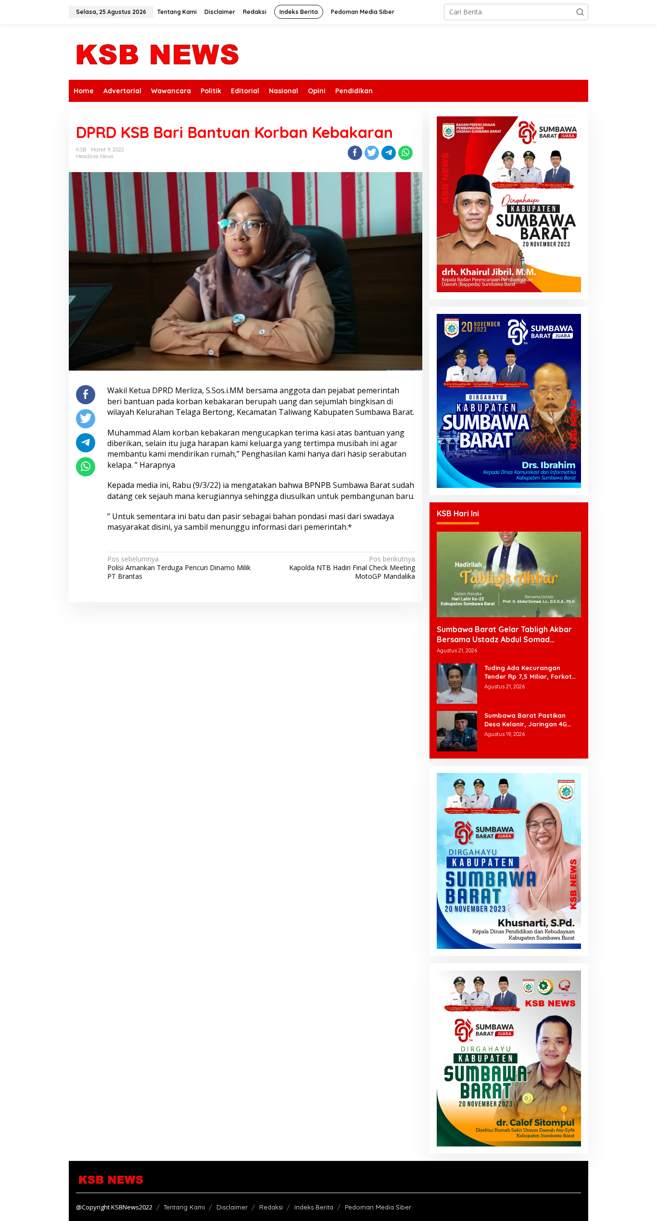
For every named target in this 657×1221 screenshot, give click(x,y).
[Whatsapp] (405, 153)
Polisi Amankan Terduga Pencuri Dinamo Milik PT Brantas (179, 568)
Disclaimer (232, 1207)
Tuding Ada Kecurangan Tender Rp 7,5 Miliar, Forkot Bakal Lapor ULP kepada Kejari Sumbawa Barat (528, 672)
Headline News (94, 156)
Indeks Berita (313, 1207)
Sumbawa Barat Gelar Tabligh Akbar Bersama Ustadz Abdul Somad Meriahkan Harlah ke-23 (504, 634)
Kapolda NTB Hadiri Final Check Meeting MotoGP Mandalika (352, 568)
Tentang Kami (184, 1207)
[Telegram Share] (388, 153)
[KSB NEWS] (156, 51)
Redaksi (271, 1207)
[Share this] (355, 153)
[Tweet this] (372, 153)
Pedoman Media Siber (378, 1207)
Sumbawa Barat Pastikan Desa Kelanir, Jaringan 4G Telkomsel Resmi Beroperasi (529, 719)
